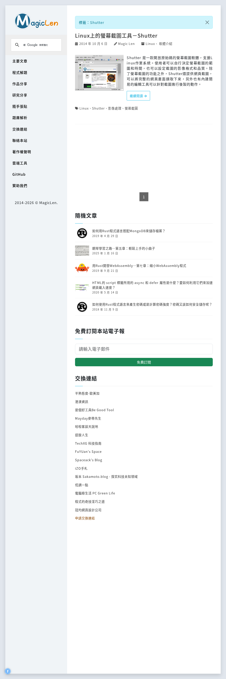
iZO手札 (81, 468)
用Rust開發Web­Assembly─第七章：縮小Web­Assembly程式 (139, 265)
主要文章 (19, 61)
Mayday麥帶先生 (88, 418)
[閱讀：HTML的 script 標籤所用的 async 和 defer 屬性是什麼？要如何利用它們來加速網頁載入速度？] (82, 287)
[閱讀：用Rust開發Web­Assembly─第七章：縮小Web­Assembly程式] (82, 267)
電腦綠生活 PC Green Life (95, 493)
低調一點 (81, 484)
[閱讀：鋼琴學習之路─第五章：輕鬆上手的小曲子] (82, 250)
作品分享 (19, 83)
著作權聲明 (21, 151)
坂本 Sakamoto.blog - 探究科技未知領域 (106, 476)
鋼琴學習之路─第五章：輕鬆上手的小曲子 (123, 248)
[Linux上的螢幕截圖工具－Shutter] (99, 72)
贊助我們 (19, 185)
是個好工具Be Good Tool (94, 409)
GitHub (19, 174)
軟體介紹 (165, 43)
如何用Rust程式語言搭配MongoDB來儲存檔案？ (129, 230)
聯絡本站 (19, 140)
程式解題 (19, 72)
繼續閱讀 (137, 95)
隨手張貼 (19, 106)
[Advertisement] (144, 158)
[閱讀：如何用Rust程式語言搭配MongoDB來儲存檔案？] (82, 232)
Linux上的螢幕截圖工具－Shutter (116, 35)
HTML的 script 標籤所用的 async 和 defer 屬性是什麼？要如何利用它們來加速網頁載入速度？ (152, 285)
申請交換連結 (85, 518)
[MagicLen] (36, 20)
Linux (150, 43)
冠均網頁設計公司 (88, 509)
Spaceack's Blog (88, 459)
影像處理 (114, 108)
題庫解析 (19, 117)
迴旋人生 (81, 434)
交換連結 (19, 129)
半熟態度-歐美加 (87, 393)
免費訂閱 (144, 362)
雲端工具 (19, 163)
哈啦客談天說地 (86, 426)
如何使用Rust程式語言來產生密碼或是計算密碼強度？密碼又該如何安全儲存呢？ (152, 304)
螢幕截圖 (131, 108)
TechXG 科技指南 (88, 443)
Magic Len (126, 43)
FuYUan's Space (88, 451)
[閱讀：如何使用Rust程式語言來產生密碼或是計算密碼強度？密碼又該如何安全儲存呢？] (82, 306)
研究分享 (19, 95)
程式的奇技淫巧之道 (90, 501)
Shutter (98, 108)
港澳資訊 (81, 401)
